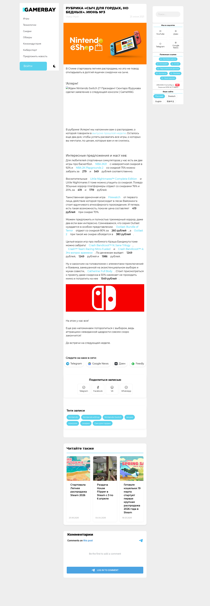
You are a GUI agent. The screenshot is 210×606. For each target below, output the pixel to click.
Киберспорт (30, 50)
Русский (159, 96)
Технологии (29, 25)
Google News (100, 363)
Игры (26, 18)
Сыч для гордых (103, 423)
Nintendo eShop (91, 417)
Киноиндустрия (32, 43)
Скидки (27, 31)
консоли (72, 423)
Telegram (76, 363)
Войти (28, 66)
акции (129, 417)
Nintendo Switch (113, 417)
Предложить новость (35, 56)
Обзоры (27, 37)
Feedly (140, 363)
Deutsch (171, 96)
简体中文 (170, 101)
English (158, 101)
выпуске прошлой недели (109, 133)
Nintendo (73, 417)
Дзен (122, 363)
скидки (86, 423)
